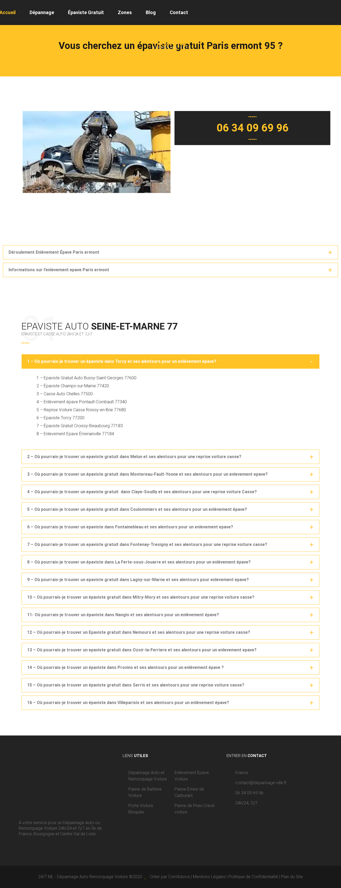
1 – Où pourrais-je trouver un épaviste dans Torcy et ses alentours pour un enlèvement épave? (121, 361)
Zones (125, 12)
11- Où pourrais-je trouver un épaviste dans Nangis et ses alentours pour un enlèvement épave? (123, 614)
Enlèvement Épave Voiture (191, 776)
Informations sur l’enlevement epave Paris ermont (59, 269)
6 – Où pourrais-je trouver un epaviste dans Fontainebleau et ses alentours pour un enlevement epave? (130, 526)
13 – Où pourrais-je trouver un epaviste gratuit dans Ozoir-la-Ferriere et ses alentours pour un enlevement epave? (142, 649)
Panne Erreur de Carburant (189, 792)
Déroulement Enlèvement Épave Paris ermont (54, 252)
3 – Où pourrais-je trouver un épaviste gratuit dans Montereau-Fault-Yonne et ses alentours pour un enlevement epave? (147, 474)
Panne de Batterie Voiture (145, 792)
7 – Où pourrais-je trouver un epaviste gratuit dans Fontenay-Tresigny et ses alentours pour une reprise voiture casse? (147, 544)
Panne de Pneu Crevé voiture (194, 809)
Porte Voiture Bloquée (140, 809)
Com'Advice (179, 876)
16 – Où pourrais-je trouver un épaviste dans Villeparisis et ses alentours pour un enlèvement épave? (128, 702)
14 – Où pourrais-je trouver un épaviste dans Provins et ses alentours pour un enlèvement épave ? (125, 667)
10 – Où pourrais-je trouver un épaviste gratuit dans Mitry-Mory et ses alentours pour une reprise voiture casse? (140, 597)
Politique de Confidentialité (253, 876)
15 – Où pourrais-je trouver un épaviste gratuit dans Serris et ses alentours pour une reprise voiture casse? (135, 685)
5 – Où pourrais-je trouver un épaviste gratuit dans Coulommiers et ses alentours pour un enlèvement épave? (137, 509)
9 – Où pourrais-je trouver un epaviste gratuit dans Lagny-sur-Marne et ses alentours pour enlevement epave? (138, 579)
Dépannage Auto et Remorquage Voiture (147, 776)
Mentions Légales (209, 876)
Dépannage (42, 12)
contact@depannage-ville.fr (261, 782)
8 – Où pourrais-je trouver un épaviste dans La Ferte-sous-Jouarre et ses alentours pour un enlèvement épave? (139, 562)
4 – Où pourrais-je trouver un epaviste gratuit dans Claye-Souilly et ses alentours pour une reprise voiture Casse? (142, 491)
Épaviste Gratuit (86, 12)
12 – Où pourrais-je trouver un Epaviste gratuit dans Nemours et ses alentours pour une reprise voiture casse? (138, 632)
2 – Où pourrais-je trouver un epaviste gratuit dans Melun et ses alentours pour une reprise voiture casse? (134, 456)
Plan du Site (292, 876)
